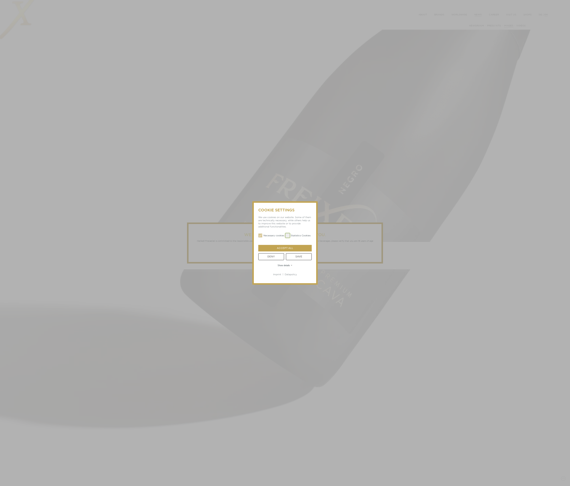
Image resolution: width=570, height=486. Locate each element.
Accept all (285, 248)
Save (298, 256)
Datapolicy (291, 274)
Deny (271, 256)
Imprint (277, 274)
